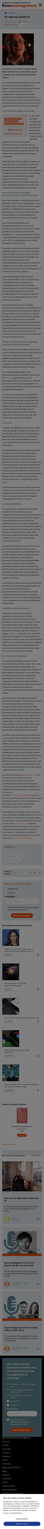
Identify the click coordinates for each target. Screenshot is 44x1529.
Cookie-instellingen (22, 1519)
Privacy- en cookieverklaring (12, 1513)
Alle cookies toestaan (22, 1524)
